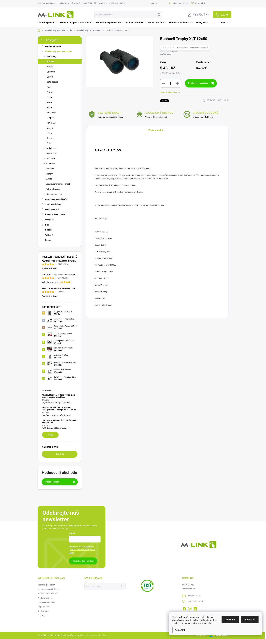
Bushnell (50, 61)
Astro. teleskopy (53, 189)
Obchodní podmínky (46, 3)
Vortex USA (51, 123)
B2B (47, 225)
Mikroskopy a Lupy (54, 194)
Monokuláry (51, 153)
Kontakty (41, 615)
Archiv (50, 435)
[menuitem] (48, 22)
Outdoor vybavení (53, 46)
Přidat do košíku (198, 83)
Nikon (49, 133)
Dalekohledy (51, 56)
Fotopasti (50, 169)
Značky (48, 240)
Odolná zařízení (52, 209)
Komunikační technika (55, 214)
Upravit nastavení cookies (96, 635)
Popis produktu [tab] (155, 130)
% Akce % (49, 235)
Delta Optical (52, 82)
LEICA (49, 97)
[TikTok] (195, 608)
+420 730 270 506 (195, 601)
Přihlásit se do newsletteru (83, 561)
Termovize (50, 163)
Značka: (166, 54)
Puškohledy (51, 148)
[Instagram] (190, 608)
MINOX (50, 77)
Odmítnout (230, 619)
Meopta (50, 128)
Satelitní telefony (53, 204)
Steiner (50, 107)
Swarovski (51, 112)
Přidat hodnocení (52, 482)
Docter (49, 138)
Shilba (49, 102)
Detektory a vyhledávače (56, 199)
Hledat (158, 15)
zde (209, 623)
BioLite (48, 230)
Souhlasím (250, 619)
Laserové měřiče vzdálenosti (58, 184)
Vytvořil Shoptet (200, 635)
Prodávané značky (117, 3)
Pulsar (49, 143)
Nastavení (180, 630)
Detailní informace (168, 92)
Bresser (50, 67)
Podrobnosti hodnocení (199, 47)
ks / (60, 454)
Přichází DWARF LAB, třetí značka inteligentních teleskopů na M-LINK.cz (59, 408)
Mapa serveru (43, 607)
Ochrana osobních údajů (69, 3)
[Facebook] (184, 608)
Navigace (49, 220)
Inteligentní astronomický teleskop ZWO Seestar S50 (59, 421)
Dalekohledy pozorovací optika (58, 51)
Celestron (51, 72)
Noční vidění (51, 158)
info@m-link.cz (194, 596)
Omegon (50, 92)
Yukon (49, 87)
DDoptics (50, 118)
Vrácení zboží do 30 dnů (94, 3)
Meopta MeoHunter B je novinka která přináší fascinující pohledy (58, 396)
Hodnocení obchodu (46, 602)
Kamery (49, 174)
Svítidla (49, 179)
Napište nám (43, 611)
